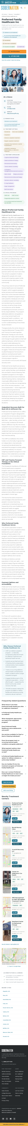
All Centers (4, 14)
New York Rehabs (6, 1081)
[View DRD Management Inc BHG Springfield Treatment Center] (7, 907)
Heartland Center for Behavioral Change (17, 923)
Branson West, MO (8, 1032)
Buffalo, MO (6, 1028)
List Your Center (19, 1090)
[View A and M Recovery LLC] (7, 858)
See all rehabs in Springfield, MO (10, 944)
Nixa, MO (5, 995)
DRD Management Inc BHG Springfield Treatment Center (18, 899)
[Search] (21, 7)
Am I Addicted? (19, 1074)
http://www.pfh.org (13, 113)
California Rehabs (6, 1074)
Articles (17, 1081)
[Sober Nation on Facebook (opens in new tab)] (3, 1118)
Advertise (17, 1095)
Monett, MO (6, 1036)
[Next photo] (24, 76)
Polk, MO (5, 1003)
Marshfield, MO (7, 999)
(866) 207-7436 (7, 1061)
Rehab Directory (6, 1071)
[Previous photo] (4, 76)
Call (16, 818)
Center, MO (6, 1024)
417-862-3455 (15, 56)
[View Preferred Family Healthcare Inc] (7, 812)
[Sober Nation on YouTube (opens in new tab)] (10, 1118)
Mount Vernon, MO (8, 1007)
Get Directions (15, 51)
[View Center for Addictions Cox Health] (7, 882)
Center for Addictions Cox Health (17, 873)
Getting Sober (18, 1076)
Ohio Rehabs (5, 1083)
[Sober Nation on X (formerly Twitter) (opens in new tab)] (14, 1118)
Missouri (11, 14)
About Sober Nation (7, 1095)
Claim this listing (7, 782)
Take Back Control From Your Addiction (13, 1124)
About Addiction (19, 1071)
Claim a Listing (19, 1093)
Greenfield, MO (7, 1020)
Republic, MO (6, 991)
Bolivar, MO (6, 1016)
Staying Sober (18, 1079)
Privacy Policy (5, 1100)
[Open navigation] (25, 8)
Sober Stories (5, 1090)
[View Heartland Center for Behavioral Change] (7, 931)
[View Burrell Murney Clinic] (7, 836)
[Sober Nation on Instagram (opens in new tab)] (6, 1118)
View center (16, 821)
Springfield (16, 14)
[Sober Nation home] (9, 7)
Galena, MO (6, 1012)
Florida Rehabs (6, 1079)
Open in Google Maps (15, 966)
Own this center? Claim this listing (11, 60)
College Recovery (6, 1093)
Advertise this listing (9, 786)
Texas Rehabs (5, 1076)
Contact (4, 1098)
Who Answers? (23, 2)
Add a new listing (8, 790)
